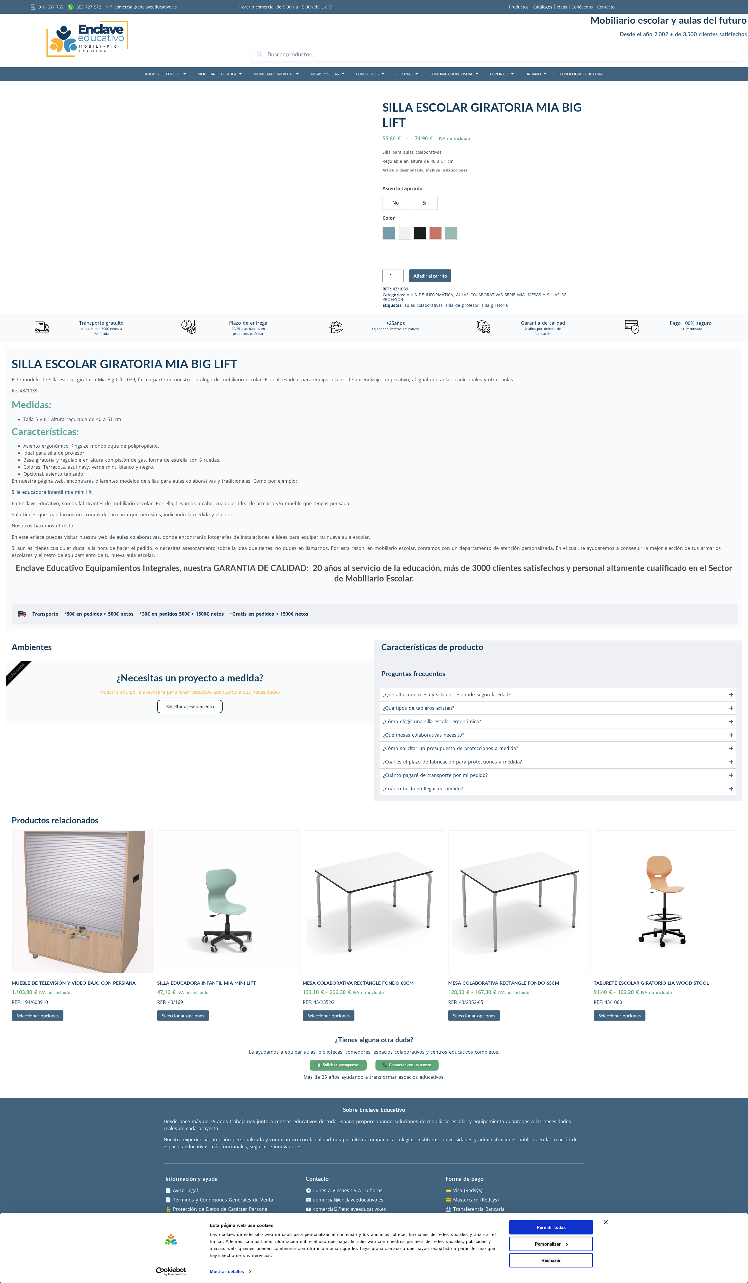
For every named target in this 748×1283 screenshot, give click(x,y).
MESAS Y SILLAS (324, 74)
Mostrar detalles (227, 1271)
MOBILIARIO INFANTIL (273, 74)
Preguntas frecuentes (413, 673)
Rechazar (551, 1260)
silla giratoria (495, 305)
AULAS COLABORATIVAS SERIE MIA (490, 294)
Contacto (605, 7)
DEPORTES (499, 74)
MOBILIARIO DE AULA (217, 74)
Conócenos (582, 7)
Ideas (562, 7)
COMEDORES (367, 74)
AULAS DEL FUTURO (163, 74)
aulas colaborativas (423, 305)
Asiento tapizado (402, 188)
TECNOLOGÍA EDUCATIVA (580, 74)
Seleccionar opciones (37, 1015)
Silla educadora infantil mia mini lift (52, 492)
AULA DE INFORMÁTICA (430, 294)
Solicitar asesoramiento (190, 706)
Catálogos (542, 7)
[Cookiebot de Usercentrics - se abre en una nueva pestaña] (171, 1271)
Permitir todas (551, 1227)
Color (388, 218)
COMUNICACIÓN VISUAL (451, 74)
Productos (519, 7)
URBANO (533, 74)
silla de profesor (462, 305)
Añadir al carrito (430, 275)
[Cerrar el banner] (606, 1222)
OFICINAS (404, 74)
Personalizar (548, 1243)
